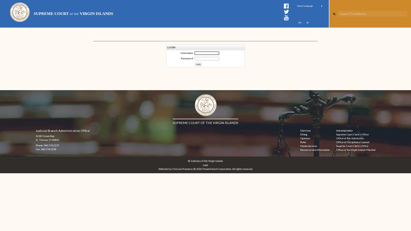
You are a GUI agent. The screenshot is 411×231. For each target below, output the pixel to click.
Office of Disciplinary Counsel (352, 142)
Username (187, 52)
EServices (305, 130)
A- (308, 22)
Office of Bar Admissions (350, 138)
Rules (303, 142)
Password (187, 58)
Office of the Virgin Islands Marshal (355, 149)
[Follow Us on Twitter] (286, 12)
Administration (344, 130)
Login (205, 165)
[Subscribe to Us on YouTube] (286, 17)
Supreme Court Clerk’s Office (352, 134)
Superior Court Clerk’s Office (352, 145)
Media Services (308, 145)
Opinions (305, 138)
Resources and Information (315, 149)
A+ (300, 22)
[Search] (335, 14)
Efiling (303, 134)
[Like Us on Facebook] (286, 6)
